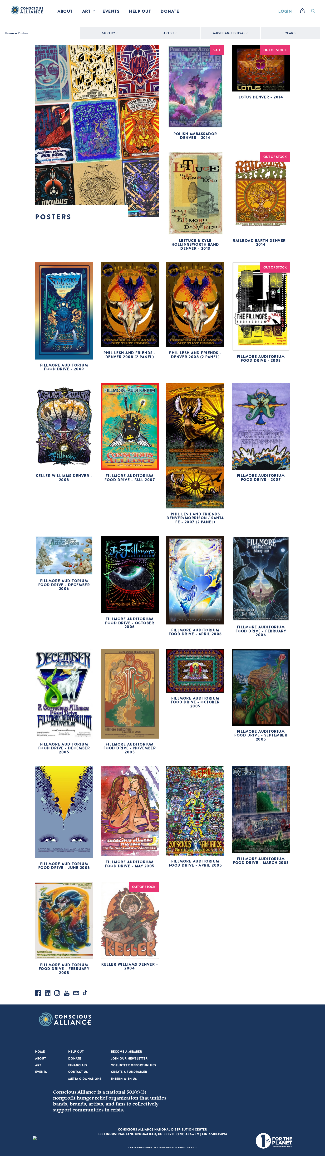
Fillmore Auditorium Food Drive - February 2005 (64, 968)
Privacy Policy (187, 1147)
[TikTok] (86, 993)
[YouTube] (66, 993)
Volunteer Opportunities (133, 1065)
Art (86, 11)
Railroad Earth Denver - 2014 (261, 242)
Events (111, 11)
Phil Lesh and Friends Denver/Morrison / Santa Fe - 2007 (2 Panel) (195, 518)
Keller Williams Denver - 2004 (129, 966)
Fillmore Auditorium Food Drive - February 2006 (261, 630)
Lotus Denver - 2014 (261, 97)
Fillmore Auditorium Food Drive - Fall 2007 (129, 477)
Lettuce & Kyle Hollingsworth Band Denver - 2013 (195, 244)
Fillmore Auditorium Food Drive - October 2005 (195, 702)
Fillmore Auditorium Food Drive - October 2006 (129, 622)
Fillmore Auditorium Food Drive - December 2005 (64, 748)
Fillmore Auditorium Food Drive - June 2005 (64, 865)
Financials (77, 1065)
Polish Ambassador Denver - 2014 (195, 135)
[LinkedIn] (47, 993)
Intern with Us (124, 1079)
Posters (23, 33)
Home (9, 33)
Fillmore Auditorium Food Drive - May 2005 (129, 863)
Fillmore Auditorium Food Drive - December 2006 (64, 584)
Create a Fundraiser (129, 1072)
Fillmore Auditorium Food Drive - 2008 (261, 358)
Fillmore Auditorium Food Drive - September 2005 (260, 735)
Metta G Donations (85, 1079)
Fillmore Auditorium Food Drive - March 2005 (261, 860)
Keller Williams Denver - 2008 (64, 477)
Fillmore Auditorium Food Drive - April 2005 (195, 863)
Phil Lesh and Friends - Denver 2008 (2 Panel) (129, 354)
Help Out (140, 11)
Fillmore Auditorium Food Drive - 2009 (64, 367)
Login (285, 11)
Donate (170, 11)
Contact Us (78, 1072)
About (65, 11)
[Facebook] (38, 993)
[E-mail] (76, 993)
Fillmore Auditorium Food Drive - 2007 (261, 477)
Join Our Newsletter (129, 1058)
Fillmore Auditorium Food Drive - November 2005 (129, 748)
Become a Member (126, 1052)
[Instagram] (57, 993)
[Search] (313, 12)
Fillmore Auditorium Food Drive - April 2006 (195, 632)
